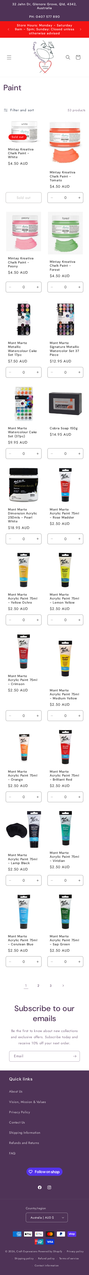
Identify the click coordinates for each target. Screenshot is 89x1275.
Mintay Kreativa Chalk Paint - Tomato (62, 176)
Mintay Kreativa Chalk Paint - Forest (62, 266)
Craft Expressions (26, 1251)
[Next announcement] (81, 29)
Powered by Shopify (50, 1251)
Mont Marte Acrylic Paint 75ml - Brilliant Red (64, 776)
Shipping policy (24, 1258)
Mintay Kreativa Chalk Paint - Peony (21, 262)
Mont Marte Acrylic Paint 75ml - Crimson (22, 680)
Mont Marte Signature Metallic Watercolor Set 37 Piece (64, 349)
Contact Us (17, 1122)
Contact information (47, 1265)
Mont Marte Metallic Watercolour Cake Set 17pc (22, 349)
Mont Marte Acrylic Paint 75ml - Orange (22, 776)
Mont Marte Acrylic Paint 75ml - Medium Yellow (64, 694)
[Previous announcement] (8, 29)
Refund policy (46, 1258)
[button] (9, 57)
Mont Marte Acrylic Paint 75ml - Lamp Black (22, 859)
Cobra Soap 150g (64, 428)
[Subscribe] (75, 1056)
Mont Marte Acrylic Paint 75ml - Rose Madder (64, 513)
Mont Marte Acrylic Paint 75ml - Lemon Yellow (64, 599)
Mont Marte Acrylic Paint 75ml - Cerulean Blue (22, 940)
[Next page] (63, 986)
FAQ (12, 1153)
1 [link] (26, 985)
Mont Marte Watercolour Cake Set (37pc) (22, 432)
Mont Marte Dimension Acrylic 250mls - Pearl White (22, 515)
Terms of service (69, 1258)
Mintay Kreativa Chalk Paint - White (21, 153)
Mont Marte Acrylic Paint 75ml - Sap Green (64, 940)
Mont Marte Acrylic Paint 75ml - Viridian (64, 857)
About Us (16, 1091)
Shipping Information (24, 1132)
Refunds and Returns (24, 1143)
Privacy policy (75, 1251)
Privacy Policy (19, 1112)
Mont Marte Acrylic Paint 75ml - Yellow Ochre (22, 599)
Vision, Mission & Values (27, 1102)
